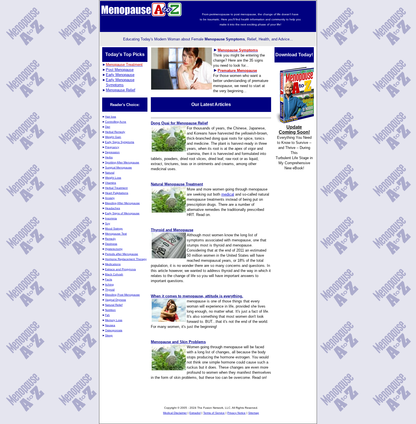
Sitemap (253, 412)
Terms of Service (214, 412)
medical (227, 194)
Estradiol (195, 412)
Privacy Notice (236, 412)
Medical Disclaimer (175, 412)
